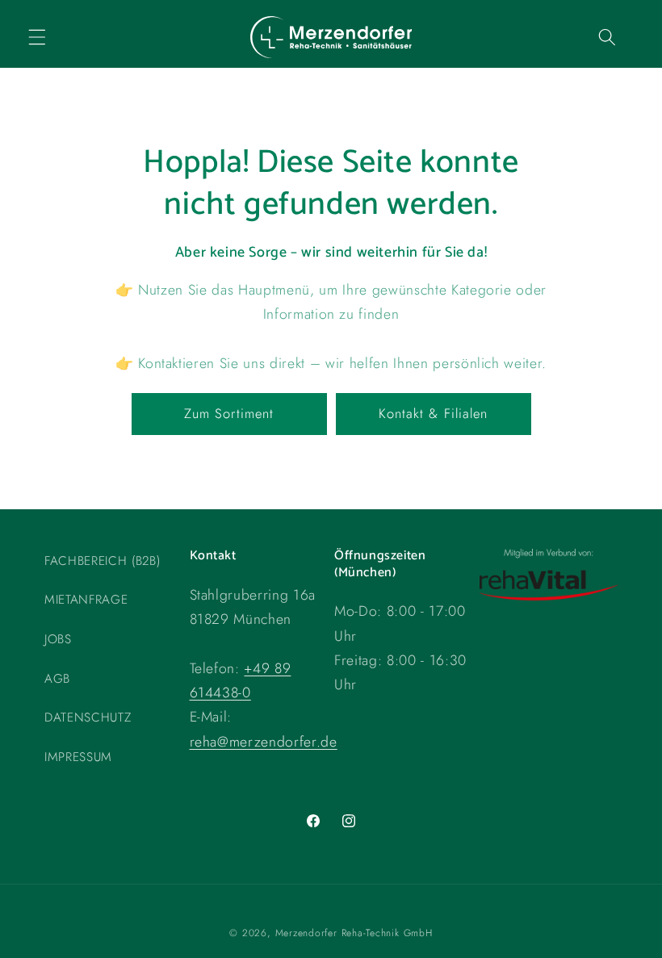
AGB (57, 679)
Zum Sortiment (229, 413)
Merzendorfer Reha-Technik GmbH (354, 933)
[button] (37, 37)
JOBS (58, 639)
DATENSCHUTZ (87, 717)
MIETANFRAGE (86, 600)
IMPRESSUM (78, 757)
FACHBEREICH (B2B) (102, 561)
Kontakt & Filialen (433, 413)
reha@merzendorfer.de (263, 741)
